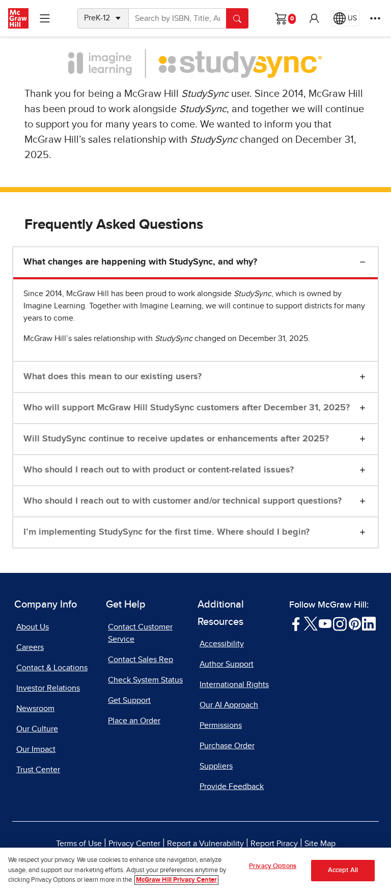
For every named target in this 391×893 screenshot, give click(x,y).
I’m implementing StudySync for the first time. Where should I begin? (166, 532)
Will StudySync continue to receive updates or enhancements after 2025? (176, 438)
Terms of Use (79, 843)
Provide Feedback (232, 786)
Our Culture (37, 729)
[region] (195, 870)
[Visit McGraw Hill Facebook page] (296, 623)
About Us (32, 627)
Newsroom (35, 708)
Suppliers (216, 766)
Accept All (343, 870)
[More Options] (375, 18)
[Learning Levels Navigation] (45, 18)
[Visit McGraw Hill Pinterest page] (354, 623)
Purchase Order (227, 746)
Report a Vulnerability (205, 843)
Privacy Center (134, 843)
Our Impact (35, 749)
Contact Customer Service (140, 633)
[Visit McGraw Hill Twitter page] (311, 623)
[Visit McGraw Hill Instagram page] (340, 623)
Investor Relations (48, 688)
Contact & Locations (52, 668)
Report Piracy (274, 843)
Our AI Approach (229, 705)
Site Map (320, 843)
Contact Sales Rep (140, 659)
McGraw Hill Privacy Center (176, 880)
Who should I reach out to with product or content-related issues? (158, 470)
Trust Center (38, 770)
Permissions (221, 725)
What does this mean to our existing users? (112, 376)
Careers (30, 647)
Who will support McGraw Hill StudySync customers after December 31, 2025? (186, 407)
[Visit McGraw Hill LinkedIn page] (369, 623)
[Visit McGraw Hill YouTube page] (325, 623)
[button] (314, 18)
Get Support (129, 700)
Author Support (227, 664)
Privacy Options (272, 866)
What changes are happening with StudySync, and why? (140, 262)
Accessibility (222, 644)
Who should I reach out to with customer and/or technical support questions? (182, 501)
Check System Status (145, 680)
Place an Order (134, 721)
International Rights (234, 684)
